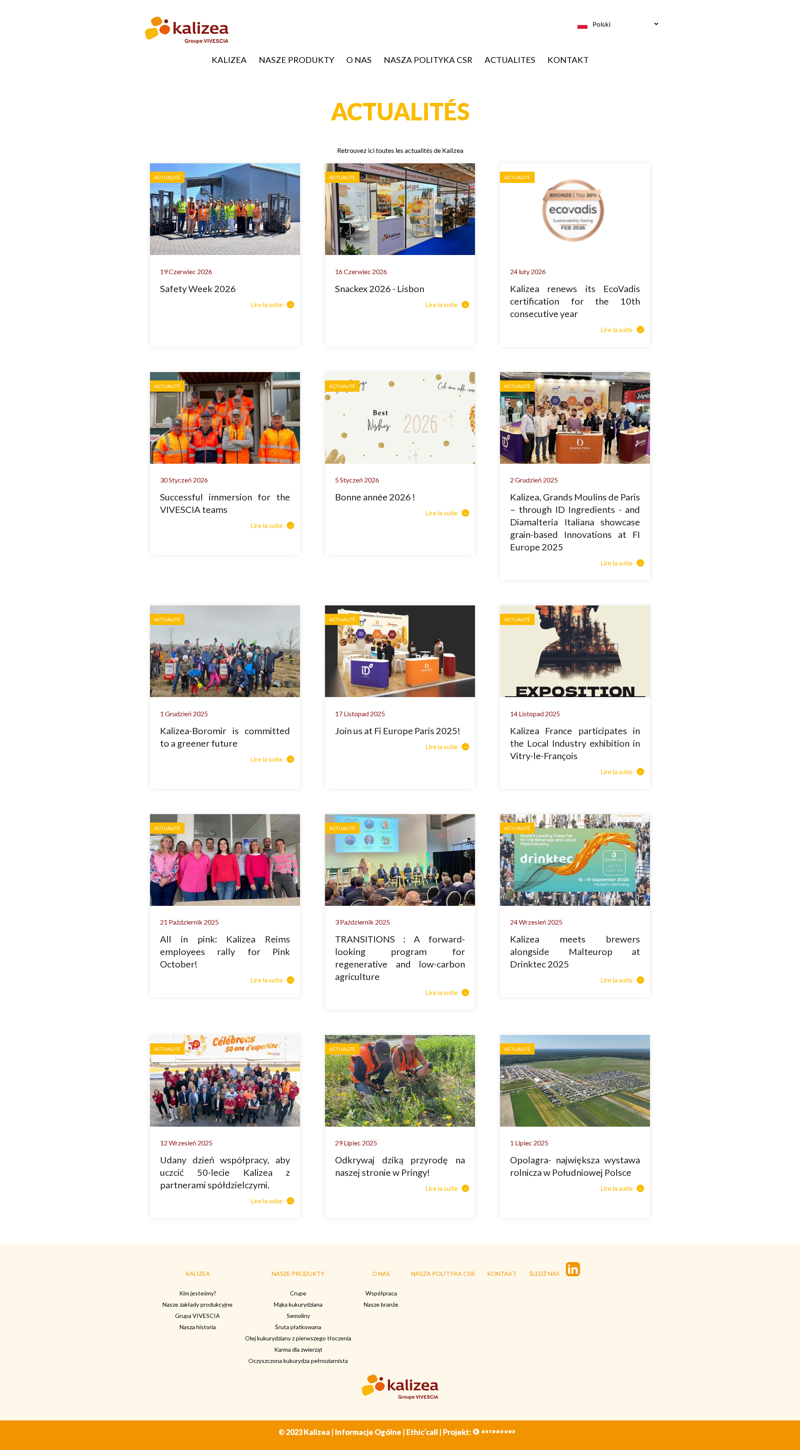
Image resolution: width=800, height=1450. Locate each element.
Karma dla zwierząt (298, 1349)
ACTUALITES (510, 60)
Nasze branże (381, 1304)
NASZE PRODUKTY (296, 60)
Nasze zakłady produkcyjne (197, 1304)
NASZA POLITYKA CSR (428, 60)
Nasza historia (198, 1326)
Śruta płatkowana (298, 1326)
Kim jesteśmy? (197, 1293)
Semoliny (298, 1315)
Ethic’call (422, 1432)
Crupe (298, 1293)
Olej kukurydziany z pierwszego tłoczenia (298, 1338)
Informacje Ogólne (368, 1432)
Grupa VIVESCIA (197, 1315)
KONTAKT (568, 60)
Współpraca (381, 1293)
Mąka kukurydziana (298, 1304)
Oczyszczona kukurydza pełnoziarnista (298, 1360)
